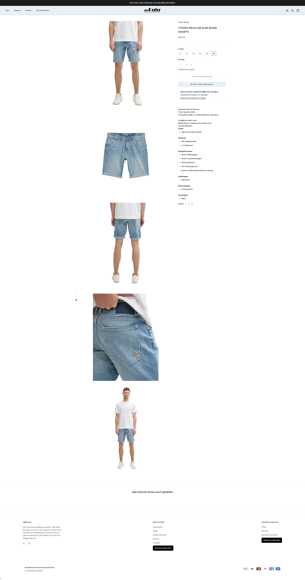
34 (200, 53)
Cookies (156, 543)
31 (180, 53)
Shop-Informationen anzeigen (193, 98)
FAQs (264, 527)
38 (214, 53)
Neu (7, 10)
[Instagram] (29, 543)
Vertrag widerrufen (163, 548)
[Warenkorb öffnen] (298, 10)
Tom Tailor (183, 22)
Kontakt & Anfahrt (270, 535)
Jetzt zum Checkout (202, 84)
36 (207, 53)
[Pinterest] (192, 204)
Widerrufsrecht (159, 535)
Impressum (158, 527)
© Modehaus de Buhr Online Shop (39, 567)
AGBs (155, 531)
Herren (28, 10)
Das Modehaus (42, 10)
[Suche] (292, 10)
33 (193, 53)
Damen (17, 10)
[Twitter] (189, 204)
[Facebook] (186, 204)
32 (187, 53)
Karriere (265, 531)
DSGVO (156, 539)
